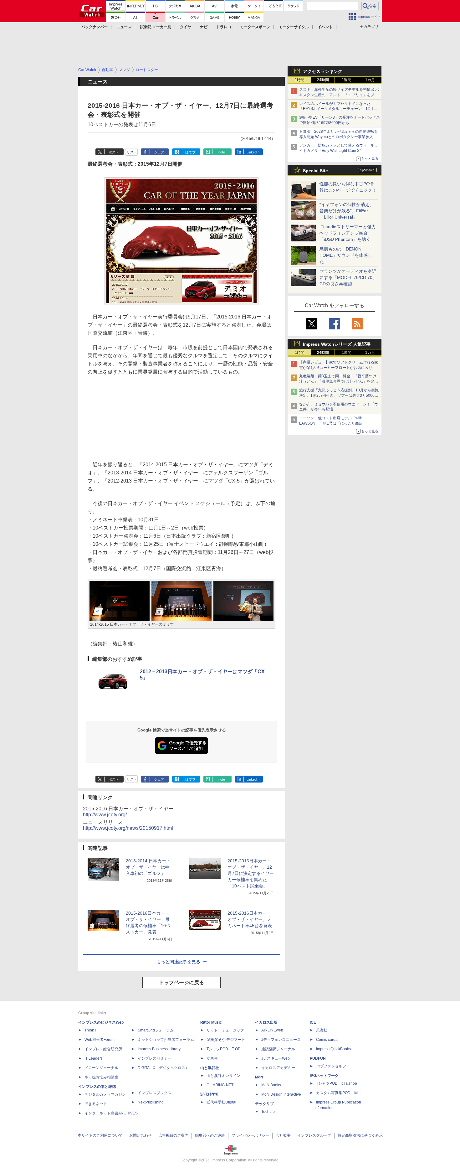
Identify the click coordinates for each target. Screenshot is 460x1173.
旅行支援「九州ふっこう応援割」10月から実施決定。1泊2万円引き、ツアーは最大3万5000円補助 (339, 395)
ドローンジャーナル (101, 1068)
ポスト (114, 152)
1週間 (346, 80)
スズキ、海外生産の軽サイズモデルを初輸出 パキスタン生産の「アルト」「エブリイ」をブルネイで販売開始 (339, 94)
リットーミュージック (225, 1030)
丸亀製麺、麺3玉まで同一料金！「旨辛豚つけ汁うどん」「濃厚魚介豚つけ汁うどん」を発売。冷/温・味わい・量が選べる (337, 381)
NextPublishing (151, 1102)
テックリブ (264, 1104)
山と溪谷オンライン (223, 1075)
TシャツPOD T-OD (224, 1049)
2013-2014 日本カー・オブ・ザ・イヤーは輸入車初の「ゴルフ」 (148, 867)
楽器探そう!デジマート (226, 1039)
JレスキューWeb (275, 1058)
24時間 (323, 80)
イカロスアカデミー (278, 1068)
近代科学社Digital (221, 1102)
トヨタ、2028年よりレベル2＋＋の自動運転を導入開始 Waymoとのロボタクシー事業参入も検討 (338, 136)
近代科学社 (209, 1094)
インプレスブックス (154, 1093)
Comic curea (327, 1039)
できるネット (95, 1104)
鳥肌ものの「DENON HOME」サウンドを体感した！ (345, 255)
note (221, 152)
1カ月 (370, 80)
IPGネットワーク (324, 1075)
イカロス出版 (266, 1022)
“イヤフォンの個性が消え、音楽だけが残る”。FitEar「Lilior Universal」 (346, 211)
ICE (313, 1022)
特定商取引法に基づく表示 (360, 1135)
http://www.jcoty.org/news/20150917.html (128, 828)
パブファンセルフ (331, 1066)
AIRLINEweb (272, 1030)
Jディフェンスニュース (281, 1039)
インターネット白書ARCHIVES (111, 1113)
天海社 (321, 1030)
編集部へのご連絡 (210, 1135)
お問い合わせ (140, 1135)
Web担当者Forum (99, 1039)
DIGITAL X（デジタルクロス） (163, 1068)
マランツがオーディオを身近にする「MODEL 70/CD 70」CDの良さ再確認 (348, 277)
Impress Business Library (159, 1049)
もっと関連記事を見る (178, 961)
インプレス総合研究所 (103, 1049)
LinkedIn (253, 152)
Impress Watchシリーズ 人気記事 (337, 344)
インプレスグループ (314, 1135)
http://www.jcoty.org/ (105, 814)
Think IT (91, 1030)
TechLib (268, 1111)
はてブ (190, 152)
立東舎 (212, 1058)
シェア (159, 152)
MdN (259, 1077)
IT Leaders (93, 1058)
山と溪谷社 (209, 1068)
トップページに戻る (181, 982)
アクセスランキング (322, 71)
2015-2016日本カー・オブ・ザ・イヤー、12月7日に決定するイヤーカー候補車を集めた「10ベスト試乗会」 (250, 873)
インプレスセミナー (154, 1058)
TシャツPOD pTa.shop (336, 1083)
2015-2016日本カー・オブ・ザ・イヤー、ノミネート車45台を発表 (249, 919)
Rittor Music (211, 1022)
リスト (132, 152)
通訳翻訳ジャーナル (278, 1049)
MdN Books (271, 1085)
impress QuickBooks (333, 1049)
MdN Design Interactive (281, 1094)
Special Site (315, 170)
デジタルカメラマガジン (105, 1094)
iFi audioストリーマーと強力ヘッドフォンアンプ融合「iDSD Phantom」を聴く (347, 233)
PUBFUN (318, 1058)
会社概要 (283, 1135)
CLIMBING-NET (220, 1085)
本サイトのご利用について (100, 1135)
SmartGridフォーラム (156, 1030)
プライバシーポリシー (250, 1135)
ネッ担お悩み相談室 (101, 1077)
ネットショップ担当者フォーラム (166, 1039)
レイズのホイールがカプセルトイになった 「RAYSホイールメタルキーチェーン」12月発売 (338, 108)
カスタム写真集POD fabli (338, 1093)
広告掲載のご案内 (173, 1135)
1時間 (299, 80)
